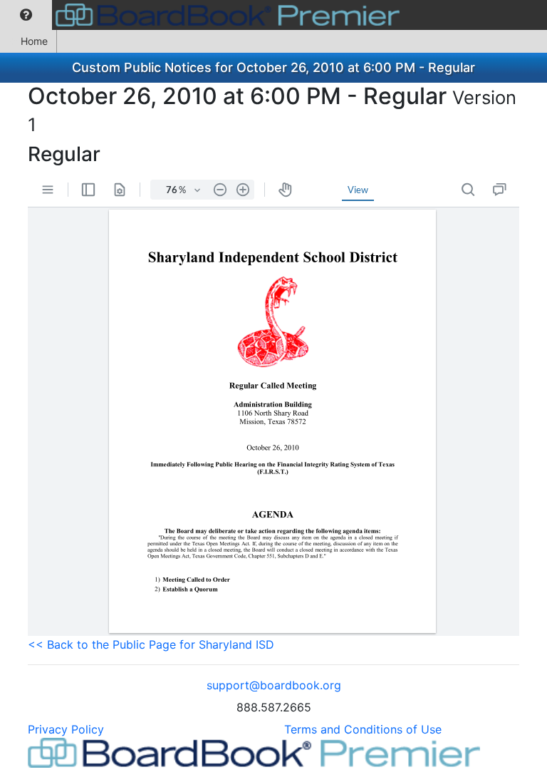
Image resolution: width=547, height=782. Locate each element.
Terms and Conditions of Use (363, 729)
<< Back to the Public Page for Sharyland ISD (151, 644)
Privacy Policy (66, 729)
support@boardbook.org (274, 685)
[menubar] (203, 15)
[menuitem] (26, 15)
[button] (26, 15)
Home (34, 41)
